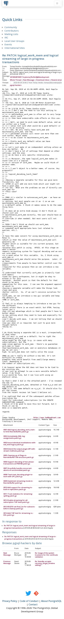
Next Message (7, 554)
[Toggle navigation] (57, 3)
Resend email (56, 80)
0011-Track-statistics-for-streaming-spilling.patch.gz (18, 495)
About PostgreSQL (51, 601)
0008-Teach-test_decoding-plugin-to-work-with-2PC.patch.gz (18, 476)
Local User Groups (14, 40)
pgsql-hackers (15, 85)
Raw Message (28, 80)
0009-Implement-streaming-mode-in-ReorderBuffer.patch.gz (18, 482)
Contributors (11, 30)
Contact (33, 604)
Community (10, 27)
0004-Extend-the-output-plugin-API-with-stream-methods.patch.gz (19, 450)
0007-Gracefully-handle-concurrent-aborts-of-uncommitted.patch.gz (17, 469)
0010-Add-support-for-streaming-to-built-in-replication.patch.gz (17, 488)
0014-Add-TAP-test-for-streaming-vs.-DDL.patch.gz (18, 514)
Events (8, 44)
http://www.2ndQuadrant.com (47, 418)
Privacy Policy (9, 601)
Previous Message (7, 562)
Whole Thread (15, 80)
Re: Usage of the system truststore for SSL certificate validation (46, 555)
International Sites (14, 47)
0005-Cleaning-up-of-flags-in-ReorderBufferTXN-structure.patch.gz (18, 456)
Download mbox (42, 80)
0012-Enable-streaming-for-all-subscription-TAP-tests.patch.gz (16, 501)
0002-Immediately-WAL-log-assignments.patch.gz (14, 437)
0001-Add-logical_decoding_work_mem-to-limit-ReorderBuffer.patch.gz (19, 431)
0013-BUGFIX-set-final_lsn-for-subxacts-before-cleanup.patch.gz (19, 508)
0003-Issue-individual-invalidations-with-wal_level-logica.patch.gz (19, 444)
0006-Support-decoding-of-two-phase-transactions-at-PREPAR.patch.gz (18, 463)
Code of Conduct (29, 601)
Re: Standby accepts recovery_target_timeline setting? (45, 563)
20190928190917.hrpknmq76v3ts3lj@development (29, 77)
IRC (6, 37)
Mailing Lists (11, 34)
